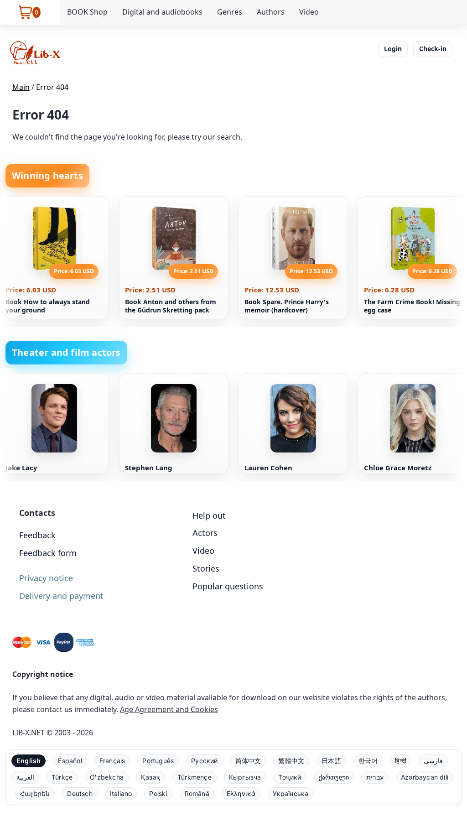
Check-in (432, 48)
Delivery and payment (61, 595)
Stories (205, 568)
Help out (209, 515)
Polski (158, 793)
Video (309, 12)
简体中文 (248, 761)
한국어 (368, 761)
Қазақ (150, 777)
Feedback (37, 535)
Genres (229, 12)
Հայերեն (35, 793)
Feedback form (48, 552)
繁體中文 (291, 761)
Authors (271, 12)
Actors (205, 532)
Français (112, 761)
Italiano (121, 793)
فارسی (433, 761)
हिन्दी (400, 761)
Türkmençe (194, 777)
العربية (25, 777)
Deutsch (79, 793)
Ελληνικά (241, 793)
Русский (204, 761)
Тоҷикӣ (289, 777)
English (28, 761)
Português (158, 761)
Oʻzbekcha (107, 777)
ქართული (334, 777)
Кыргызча (245, 777)
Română (197, 793)
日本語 (331, 761)
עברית (375, 777)
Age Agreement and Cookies (169, 709)
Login (393, 48)
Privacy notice (46, 577)
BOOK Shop (87, 12)
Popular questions (227, 586)
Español (70, 761)
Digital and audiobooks (162, 12)
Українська (290, 793)
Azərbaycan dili (424, 777)
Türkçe (62, 777)
